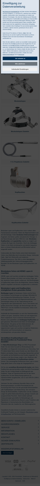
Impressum (21, 54)
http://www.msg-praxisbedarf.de (11, 11)
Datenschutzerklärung (8, 54)
